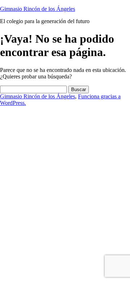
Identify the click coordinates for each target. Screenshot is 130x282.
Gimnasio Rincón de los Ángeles (37, 9)
